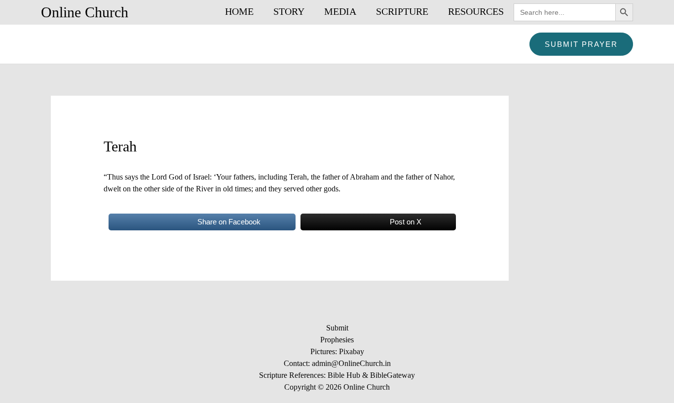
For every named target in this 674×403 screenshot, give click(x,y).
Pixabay (351, 351)
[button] (581, 44)
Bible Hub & (349, 375)
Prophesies (337, 339)
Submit (337, 328)
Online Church (84, 12)
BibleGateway (392, 375)
